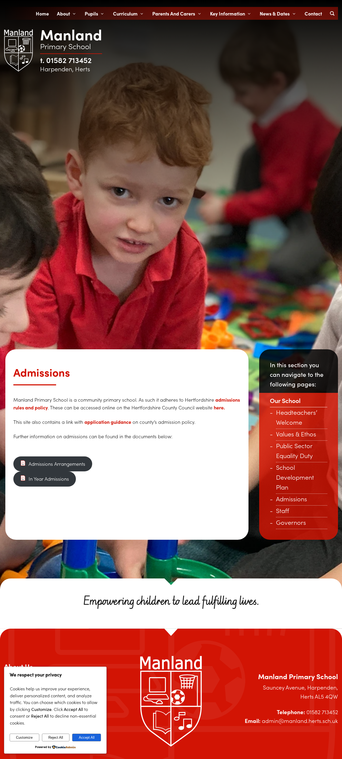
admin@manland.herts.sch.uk (300, 720)
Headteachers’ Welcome (296, 417)
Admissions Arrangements (56, 464)
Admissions (291, 499)
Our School (285, 400)
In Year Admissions (48, 479)
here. (219, 407)
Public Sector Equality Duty (294, 450)
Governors (291, 522)
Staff (282, 510)
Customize (24, 737)
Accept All (87, 737)
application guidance (107, 421)
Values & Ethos (296, 434)
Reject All (55, 737)
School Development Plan (295, 477)
